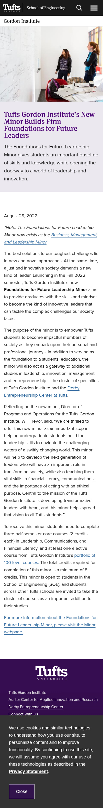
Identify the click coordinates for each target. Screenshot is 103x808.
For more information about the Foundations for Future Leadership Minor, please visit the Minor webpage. (50, 624)
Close (22, 791)
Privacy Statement (28, 771)
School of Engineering (46, 8)
